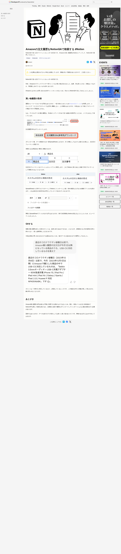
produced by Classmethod (27, 2)
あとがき (3, 18)
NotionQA (35, 58)
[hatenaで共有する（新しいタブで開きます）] (88, 62)
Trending (34, 6)
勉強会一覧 (110, 206)
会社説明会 (74, 6)
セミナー (67, 6)
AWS (39, 6)
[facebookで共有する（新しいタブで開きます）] (91, 62)
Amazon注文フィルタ (75, 104)
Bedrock (49, 6)
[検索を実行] (93, 2)
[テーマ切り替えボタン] (112, 2)
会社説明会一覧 (109, 201)
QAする (3, 16)
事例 (84, 6)
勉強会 (80, 6)
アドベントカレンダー (45, 58)
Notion (28, 58)
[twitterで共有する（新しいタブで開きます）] (94, 62)
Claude (44, 6)
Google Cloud (56, 6)
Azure (62, 6)
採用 (88, 6)
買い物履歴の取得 (5, 13)
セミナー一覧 (110, 197)
